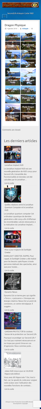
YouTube (22, 10)
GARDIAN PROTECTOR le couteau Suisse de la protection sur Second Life (20, 332)
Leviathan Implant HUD (14, 165)
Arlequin (25, 29)
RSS (25, 10)
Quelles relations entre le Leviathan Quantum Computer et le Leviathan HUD (19, 207)
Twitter (19, 10)
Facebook (15, 10)
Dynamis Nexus (11, 292)
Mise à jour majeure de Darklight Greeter (18, 251)
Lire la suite (13, 183)
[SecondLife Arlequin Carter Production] (20, 5)
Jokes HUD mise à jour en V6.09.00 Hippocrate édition (19, 372)
